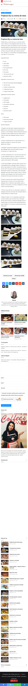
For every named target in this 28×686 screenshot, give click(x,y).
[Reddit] (20, 283)
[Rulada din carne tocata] (4, 556)
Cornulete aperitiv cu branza (16, 596)
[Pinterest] (16, 283)
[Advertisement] (14, 499)
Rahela (4, 18)
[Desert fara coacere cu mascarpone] (21, 331)
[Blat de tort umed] (4, 574)
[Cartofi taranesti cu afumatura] (4, 611)
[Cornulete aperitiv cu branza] (4, 598)
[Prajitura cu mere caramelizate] (4, 592)
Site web (3, 388)
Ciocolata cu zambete (21, 452)
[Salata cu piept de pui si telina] (4, 629)
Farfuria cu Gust (12, 452)
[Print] (7, 286)
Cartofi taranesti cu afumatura (16, 609)
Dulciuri (6, 10)
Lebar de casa (12, 651)
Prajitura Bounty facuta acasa (16, 542)
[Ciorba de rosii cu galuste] (4, 605)
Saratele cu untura (13, 621)
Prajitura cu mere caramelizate (16, 590)
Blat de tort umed (13, 572)
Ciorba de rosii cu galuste (15, 603)
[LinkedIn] (10, 283)
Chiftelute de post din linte (15, 633)
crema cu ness (8, 275)
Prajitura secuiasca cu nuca (15, 657)
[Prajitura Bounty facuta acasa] (4, 544)
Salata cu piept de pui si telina (16, 627)
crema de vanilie (19, 275)
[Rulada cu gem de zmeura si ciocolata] (4, 641)
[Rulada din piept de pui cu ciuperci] (4, 580)
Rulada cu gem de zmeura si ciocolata (18, 639)
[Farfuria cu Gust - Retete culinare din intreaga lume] (8, 4)
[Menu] (1, 4)
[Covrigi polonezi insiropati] (4, 550)
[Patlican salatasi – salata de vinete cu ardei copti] (4, 568)
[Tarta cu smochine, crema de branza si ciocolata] (7, 331)
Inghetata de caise (7, 1)
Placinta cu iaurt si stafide (20, 322)
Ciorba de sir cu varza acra (15, 615)
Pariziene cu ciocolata (14, 560)
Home (3, 10)
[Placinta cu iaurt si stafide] (21, 317)
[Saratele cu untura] (4, 623)
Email (2, 382)
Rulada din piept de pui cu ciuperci (17, 578)
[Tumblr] (13, 283)
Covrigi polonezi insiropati (15, 548)
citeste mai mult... (5, 456)
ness (14, 278)
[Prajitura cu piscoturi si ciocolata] (4, 586)
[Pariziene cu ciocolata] (4, 562)
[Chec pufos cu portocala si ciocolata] (7, 317)
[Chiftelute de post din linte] (4, 635)
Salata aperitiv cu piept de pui (16, 645)
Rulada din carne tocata (15, 554)
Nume (2, 377)
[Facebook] (3, 283)
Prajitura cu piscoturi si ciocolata (16, 584)
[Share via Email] (3, 286)
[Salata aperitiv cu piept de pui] (4, 647)
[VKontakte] (23, 283)
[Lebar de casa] (4, 653)
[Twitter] (7, 283)
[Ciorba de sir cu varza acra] (4, 617)
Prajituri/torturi (8, 12)
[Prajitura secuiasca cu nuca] (4, 659)
